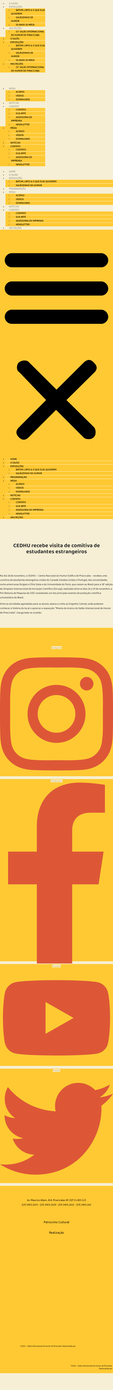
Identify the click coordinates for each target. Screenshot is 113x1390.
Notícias (14, 103)
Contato (14, 106)
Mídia (12, 88)
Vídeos (20, 95)
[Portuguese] (56, 1191)
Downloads (23, 99)
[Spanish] (61, 1191)
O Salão (13, 3)
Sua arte (21, 113)
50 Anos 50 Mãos (25, 24)
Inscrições (15, 228)
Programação (17, 188)
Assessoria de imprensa (21, 119)
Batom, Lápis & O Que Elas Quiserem (28, 12)
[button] (56, 343)
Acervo (20, 91)
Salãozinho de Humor (22, 19)
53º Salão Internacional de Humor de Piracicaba (27, 33)
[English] (52, 1191)
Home (12, 171)
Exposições (15, 6)
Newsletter (22, 124)
